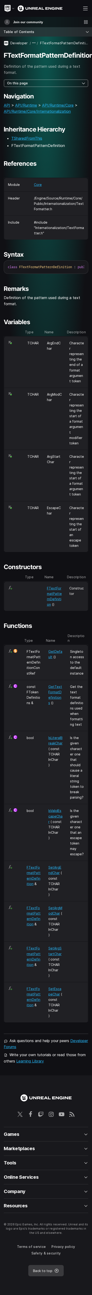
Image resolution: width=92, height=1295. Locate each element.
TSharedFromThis (26, 138)
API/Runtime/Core (58, 105)
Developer (19, 43)
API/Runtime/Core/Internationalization (37, 111)
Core (38, 185)
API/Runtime (26, 105)
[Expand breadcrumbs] (34, 43)
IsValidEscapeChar (55, 816)
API (7, 105)
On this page (17, 83)
